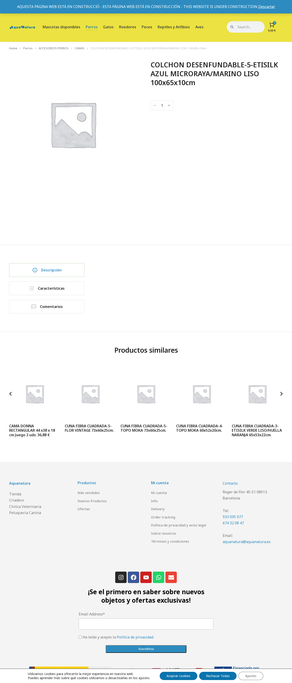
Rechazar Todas (218, 676)
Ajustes (250, 676)
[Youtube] (146, 577)
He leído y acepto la (118, 637)
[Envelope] (171, 577)
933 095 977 (233, 516)
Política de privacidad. (135, 637)
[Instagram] (121, 577)
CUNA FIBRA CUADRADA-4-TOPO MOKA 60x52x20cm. (199, 428)
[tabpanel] (190, 284)
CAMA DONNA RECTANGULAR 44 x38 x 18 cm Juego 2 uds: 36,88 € (32, 430)
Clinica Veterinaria (25, 506)
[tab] (46, 270)
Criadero (16, 500)
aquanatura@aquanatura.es (247, 541)
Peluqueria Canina (25, 512)
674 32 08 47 (233, 522)
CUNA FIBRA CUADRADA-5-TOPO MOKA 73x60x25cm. (143, 428)
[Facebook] (133, 577)
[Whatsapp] (158, 577)
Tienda (15, 493)
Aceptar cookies (178, 676)
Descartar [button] (266, 6)
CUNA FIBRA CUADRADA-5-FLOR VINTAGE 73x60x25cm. (89, 428)
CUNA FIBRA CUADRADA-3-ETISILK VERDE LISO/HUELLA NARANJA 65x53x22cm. (257, 430)
